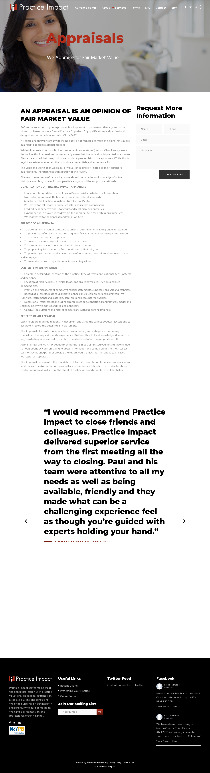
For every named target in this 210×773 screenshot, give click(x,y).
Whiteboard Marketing (97, 762)
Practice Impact (172, 685)
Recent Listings (69, 686)
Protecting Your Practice (75, 691)
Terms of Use (128, 762)
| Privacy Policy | (115, 762)
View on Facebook (162, 706)
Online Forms (68, 696)
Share (174, 706)
